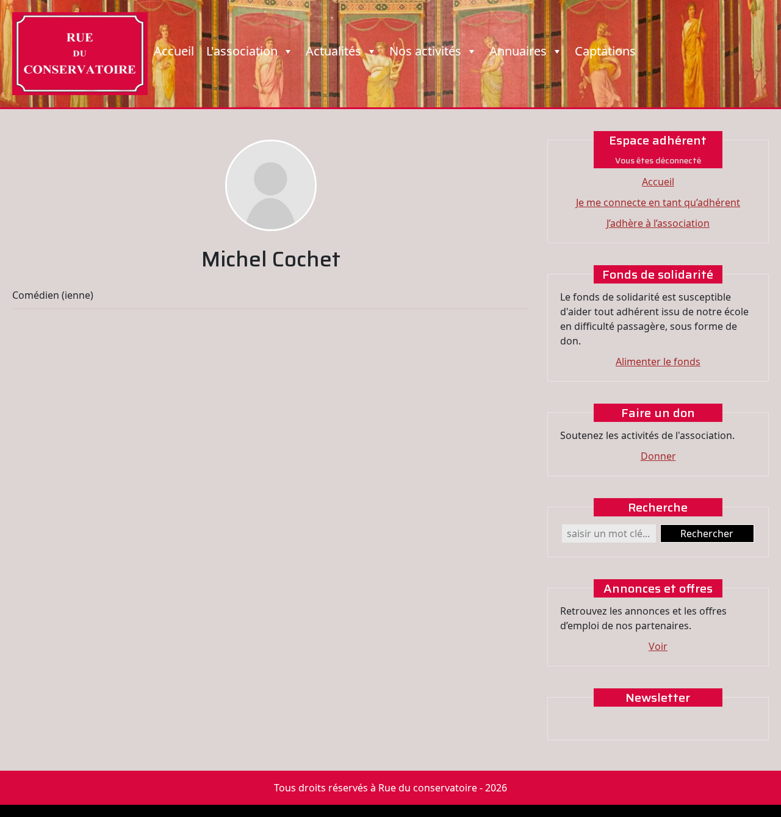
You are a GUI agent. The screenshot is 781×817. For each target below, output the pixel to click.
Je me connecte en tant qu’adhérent (658, 202)
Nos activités (425, 51)
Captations (605, 51)
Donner (658, 456)
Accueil (174, 51)
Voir (658, 646)
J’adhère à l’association (658, 223)
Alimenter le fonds (658, 361)
